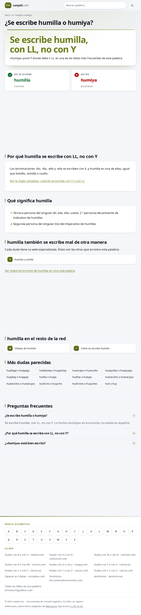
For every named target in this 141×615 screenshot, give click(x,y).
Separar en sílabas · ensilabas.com (25, 576)
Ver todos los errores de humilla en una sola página (40, 271)
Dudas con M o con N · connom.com (114, 554)
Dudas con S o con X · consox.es (112, 564)
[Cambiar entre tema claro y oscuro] (132, 5)
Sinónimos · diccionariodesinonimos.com (65, 578)
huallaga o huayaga (18, 370)
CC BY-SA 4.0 (76, 606)
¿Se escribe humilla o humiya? (26, 416)
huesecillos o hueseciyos (119, 377)
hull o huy (111, 383)
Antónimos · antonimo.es (108, 576)
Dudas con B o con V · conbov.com (24, 554)
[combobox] (95, 5)
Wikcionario (51, 606)
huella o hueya (47, 377)
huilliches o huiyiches (84, 383)
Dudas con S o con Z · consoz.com (68, 570)
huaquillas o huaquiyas (118, 370)
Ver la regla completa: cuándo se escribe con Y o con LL (47, 181)
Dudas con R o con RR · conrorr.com (25, 564)
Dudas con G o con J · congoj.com (68, 564)
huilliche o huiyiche (50, 383)
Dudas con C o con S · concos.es (23, 570)
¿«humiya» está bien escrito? (25, 443)
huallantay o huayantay (52, 370)
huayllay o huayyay (17, 377)
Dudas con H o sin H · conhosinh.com (61, 556)
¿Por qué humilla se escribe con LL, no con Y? (36, 433)
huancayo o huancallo (85, 370)
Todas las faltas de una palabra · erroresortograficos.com (23, 588)
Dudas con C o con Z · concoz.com (113, 570)
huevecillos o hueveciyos (21, 383)
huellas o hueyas (82, 377)
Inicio (7, 15)
